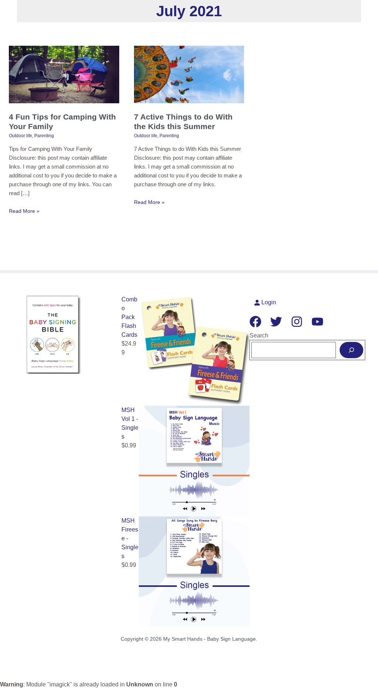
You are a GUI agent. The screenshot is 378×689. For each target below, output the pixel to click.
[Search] (351, 350)
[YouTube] (317, 322)
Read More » (24, 211)
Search (259, 335)
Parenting (44, 135)
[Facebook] (255, 322)
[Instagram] (297, 322)
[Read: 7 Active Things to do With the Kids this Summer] (189, 74)
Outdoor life (20, 135)
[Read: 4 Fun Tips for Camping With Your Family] (64, 74)
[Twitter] (276, 322)
